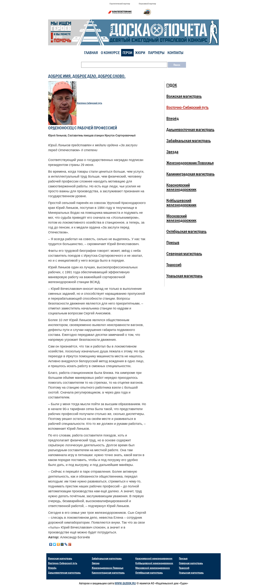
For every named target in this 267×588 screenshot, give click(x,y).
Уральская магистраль (184, 275)
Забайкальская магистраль (188, 140)
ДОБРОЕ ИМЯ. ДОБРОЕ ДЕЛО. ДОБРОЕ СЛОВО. (87, 76)
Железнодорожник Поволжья (190, 162)
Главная (91, 52)
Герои (127, 52)
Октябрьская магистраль (186, 231)
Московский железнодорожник (181, 218)
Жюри (140, 52)
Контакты (175, 52)
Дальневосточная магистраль (190, 129)
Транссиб (173, 264)
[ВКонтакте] (51, 544)
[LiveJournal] (66, 544)
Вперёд (172, 118)
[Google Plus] (70, 544)
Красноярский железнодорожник (181, 187)
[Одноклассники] (58, 544)
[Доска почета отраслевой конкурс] (133, 32)
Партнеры (156, 52)
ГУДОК (171, 85)
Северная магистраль (184, 253)
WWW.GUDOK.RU (125, 583)
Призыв (172, 242)
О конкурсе (110, 52)
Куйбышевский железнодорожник (181, 202)
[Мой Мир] (62, 544)
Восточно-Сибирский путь (89, 103)
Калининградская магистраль (190, 173)
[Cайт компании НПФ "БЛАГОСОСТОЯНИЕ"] (120, 12)
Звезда (172, 151)
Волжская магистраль (184, 96)
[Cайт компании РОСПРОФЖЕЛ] (147, 12)
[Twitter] (54, 544)
